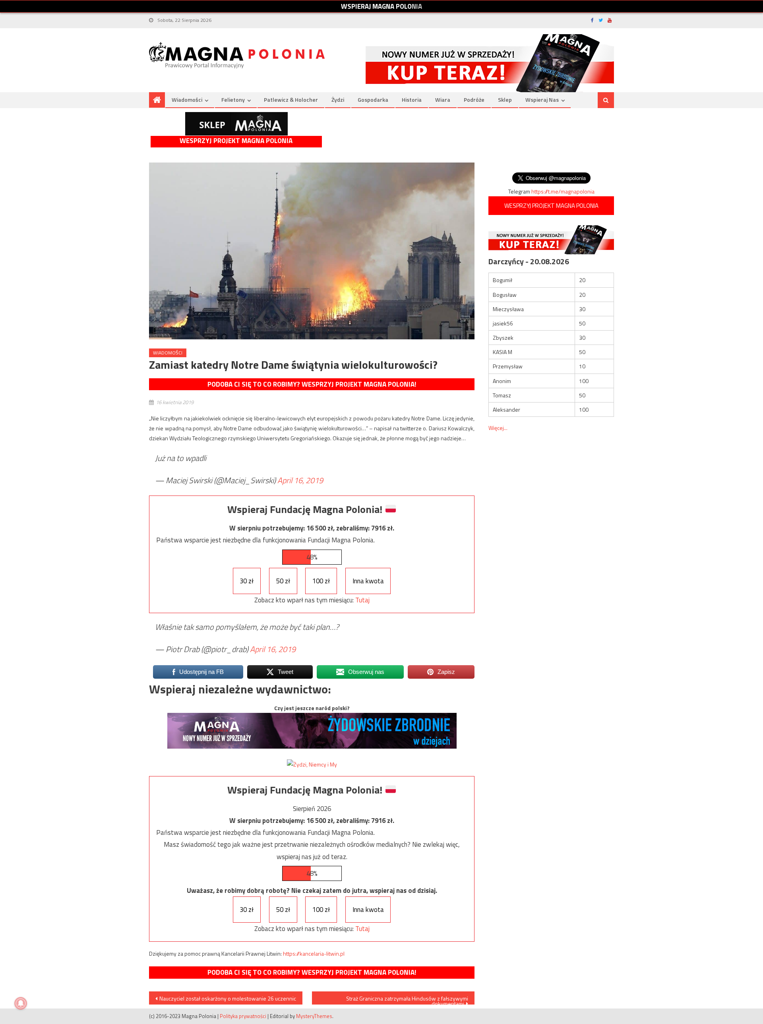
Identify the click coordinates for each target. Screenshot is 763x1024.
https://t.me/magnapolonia (563, 191)
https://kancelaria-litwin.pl (314, 953)
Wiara (442, 99)
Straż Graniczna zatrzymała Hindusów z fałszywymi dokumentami (407, 999)
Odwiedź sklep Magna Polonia (236, 124)
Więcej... (497, 428)
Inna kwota (368, 581)
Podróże (474, 99)
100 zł (321, 581)
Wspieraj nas (542, 99)
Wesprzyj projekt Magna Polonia (236, 141)
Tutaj (362, 600)
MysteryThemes (314, 1016)
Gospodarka (373, 99)
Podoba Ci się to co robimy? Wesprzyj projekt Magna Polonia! (311, 384)
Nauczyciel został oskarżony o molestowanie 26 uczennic (227, 998)
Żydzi (337, 99)
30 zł (247, 581)
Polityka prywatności (243, 1016)
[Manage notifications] (20, 1003)
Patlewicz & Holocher (291, 99)
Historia (412, 99)
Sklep (505, 99)
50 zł (283, 581)
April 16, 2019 (300, 480)
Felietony (233, 99)
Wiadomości (187, 99)
